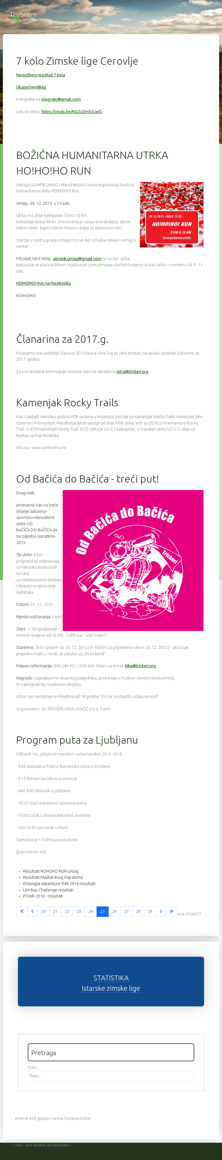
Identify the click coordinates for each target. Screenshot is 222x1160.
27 (126, 911)
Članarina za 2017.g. (62, 339)
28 (138, 911)
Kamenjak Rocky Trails (67, 402)
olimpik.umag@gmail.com (77, 258)
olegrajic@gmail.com (61, 99)
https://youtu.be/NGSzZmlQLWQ (71, 111)
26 (114, 911)
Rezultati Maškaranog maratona (53, 877)
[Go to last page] (171, 911)
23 (79, 911)
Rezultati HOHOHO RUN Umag (51, 871)
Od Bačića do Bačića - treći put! (87, 479)
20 (43, 911)
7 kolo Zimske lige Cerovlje (77, 61)
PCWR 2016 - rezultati (43, 896)
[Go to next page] (161, 911)
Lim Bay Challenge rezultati (48, 890)
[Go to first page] (22, 911)
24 (90, 911)
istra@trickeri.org (132, 371)
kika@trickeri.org (140, 666)
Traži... (33, 1067)
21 (55, 911)
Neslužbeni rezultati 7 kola (40, 75)
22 (67, 911)
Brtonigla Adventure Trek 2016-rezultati (59, 883)
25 (102, 911)
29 (150, 911)
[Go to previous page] (32, 911)
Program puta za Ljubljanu (77, 740)
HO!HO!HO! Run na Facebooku (43, 283)
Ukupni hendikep (31, 87)
